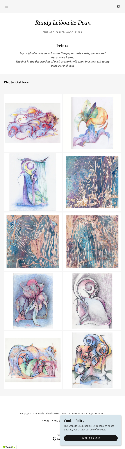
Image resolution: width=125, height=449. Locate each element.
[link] (118, 7)
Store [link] (46, 421)
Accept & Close (91, 438)
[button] (7, 7)
